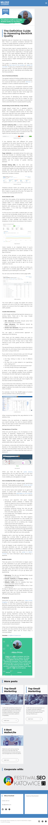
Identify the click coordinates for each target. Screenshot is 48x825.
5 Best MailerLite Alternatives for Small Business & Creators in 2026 (11, 731)
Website (8, 672)
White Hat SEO (28, 485)
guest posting (28, 471)
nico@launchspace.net (14, 635)
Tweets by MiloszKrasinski (32, 796)
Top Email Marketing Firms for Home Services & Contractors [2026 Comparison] (35, 690)
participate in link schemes (24, 493)
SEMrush (28, 82)
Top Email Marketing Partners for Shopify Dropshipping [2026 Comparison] (12, 690)
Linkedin (19, 672)
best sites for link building (17, 65)
